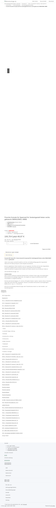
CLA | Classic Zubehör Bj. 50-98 (9, 425)
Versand (16, 239)
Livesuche (8, 495)
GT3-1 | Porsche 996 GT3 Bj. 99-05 (10, 321)
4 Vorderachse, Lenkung (7, 336)
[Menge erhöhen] (25, 246)
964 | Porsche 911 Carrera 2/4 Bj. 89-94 (11, 310)
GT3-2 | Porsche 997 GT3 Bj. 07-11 (10, 359)
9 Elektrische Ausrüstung (8, 349)
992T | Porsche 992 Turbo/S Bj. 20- (10, 377)
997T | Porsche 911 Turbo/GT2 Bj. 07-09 (11, 354)
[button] (30, 1)
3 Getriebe (4, 333)
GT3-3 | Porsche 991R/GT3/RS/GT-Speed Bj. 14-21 (13, 369)
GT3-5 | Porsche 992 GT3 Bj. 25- (9, 382)
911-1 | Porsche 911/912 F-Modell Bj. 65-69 (12, 300)
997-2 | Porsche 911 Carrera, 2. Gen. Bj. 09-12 (12, 326)
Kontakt (7, 492)
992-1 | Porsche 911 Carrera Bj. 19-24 (10, 372)
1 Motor (4, 328)
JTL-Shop (53, 505)
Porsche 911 (5, 298)
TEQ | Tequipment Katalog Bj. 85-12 (10, 410)
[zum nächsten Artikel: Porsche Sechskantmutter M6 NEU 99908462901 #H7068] (6, 9)
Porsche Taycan (5, 397)
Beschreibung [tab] (9, 255)
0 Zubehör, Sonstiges (7, 351)
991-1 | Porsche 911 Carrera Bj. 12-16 (10, 361)
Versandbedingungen (11, 490)
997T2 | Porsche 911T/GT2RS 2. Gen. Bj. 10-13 (12, 356)
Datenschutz (8, 473)
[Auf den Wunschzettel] (8, 19)
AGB (7, 468)
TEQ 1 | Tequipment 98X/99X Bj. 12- (10, 412)
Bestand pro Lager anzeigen (12, 252)
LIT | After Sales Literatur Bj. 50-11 (10, 430)
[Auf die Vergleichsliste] (6, 19)
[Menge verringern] (6, 243)
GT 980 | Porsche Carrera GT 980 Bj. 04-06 (11, 400)
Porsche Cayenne (6, 389)
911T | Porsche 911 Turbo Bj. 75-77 (10, 303)
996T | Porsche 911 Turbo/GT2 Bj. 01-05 (11, 318)
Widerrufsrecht (9, 470)
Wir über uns (9, 484)
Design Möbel (5, 435)
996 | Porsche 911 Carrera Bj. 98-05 (10, 316)
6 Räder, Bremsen (6, 341)
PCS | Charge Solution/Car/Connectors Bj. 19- (12, 407)
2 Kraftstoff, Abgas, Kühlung (8, 331)
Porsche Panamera (6, 395)
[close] (6, 16)
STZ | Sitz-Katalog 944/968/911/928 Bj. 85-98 (12, 433)
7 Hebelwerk (5, 344)
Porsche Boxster (5, 384)
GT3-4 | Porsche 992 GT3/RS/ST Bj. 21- (11, 379)
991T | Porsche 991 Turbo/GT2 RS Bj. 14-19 (12, 366)
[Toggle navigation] (3, 1)
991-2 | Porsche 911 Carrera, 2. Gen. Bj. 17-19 (12, 364)
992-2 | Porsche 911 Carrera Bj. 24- (10, 374)
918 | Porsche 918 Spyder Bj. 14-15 (10, 402)
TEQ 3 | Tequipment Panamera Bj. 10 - (11, 417)
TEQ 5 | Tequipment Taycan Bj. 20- (10, 423)
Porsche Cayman (6, 387)
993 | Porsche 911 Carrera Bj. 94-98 (10, 313)
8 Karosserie (5, 346)
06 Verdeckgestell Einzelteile (18, 225)
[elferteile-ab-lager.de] (10, 1)
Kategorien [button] (3, 290)
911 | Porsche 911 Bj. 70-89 (8, 305)
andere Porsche (5, 405)
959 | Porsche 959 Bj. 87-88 (8, 308)
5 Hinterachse (5, 338)
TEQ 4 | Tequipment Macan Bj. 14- (10, 420)
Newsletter (8, 497)
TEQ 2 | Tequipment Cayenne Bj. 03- (10, 415)
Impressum (8, 475)
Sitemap (7, 500)
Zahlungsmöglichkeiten (11, 487)
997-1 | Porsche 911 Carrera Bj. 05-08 (10, 323)
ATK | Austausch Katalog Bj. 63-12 (10, 428)
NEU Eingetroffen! (6, 295)
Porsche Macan (5, 392)
